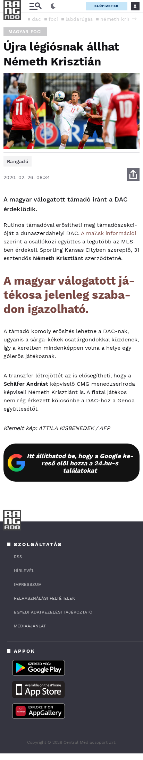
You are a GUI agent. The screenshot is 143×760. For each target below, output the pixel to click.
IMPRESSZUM (28, 584)
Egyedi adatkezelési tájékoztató (53, 612)
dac (36, 19)
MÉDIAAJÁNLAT (30, 626)
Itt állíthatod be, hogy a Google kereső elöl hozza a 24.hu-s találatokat (80, 463)
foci (53, 19)
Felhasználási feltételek (44, 598)
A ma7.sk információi (108, 233)
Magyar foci (25, 31)
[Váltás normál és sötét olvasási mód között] (53, 6)
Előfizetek (106, 6)
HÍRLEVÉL (24, 570)
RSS (18, 556)
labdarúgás (79, 19)
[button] (134, 18)
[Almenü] (35, 6)
